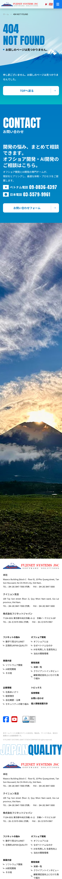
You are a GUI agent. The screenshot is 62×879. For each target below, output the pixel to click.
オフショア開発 (38, 637)
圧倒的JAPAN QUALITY (16, 645)
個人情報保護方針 (39, 703)
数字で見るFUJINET (15, 641)
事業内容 (7, 660)
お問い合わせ (37, 698)
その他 (9, 673)
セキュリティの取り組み (17, 703)
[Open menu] (58, 4)
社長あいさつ (12, 691)
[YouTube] (16, 719)
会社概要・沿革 (13, 699)
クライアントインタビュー (46, 671)
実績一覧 (38, 666)
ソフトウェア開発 (14, 664)
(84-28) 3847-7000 (16, 586)
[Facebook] (7, 719)
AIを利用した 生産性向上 (45, 649)
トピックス (36, 687)
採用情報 (35, 692)
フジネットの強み (11, 637)
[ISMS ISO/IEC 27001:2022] (29, 719)
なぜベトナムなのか (43, 645)
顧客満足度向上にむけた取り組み (46, 676)
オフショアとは (41, 641)
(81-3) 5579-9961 (15, 621)
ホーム (6, 14)
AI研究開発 (11, 669)
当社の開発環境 (41, 653)
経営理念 (10, 695)
